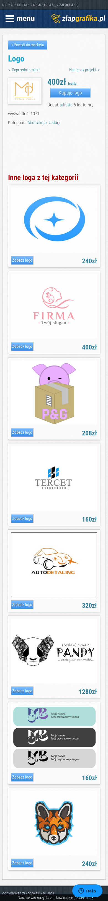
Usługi (54, 122)
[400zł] (54, 337)
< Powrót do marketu (27, 44)
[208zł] (54, 423)
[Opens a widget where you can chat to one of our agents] (87, 891)
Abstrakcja (37, 122)
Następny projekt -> (84, 70)
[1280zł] (54, 682)
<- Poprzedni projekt (24, 70)
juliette (66, 105)
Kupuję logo (70, 93)
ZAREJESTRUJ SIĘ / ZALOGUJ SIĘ (54, 5)
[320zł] (54, 596)
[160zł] (54, 509)
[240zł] (54, 251)
